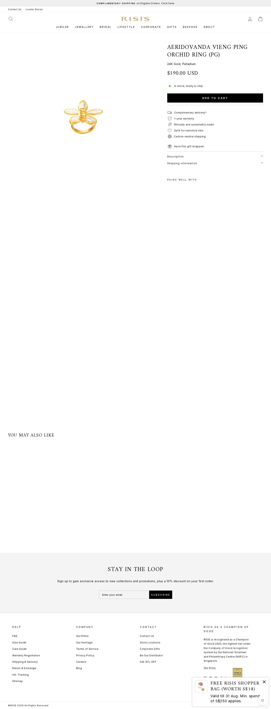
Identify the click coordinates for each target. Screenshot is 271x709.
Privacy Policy (85, 655)
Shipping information (182, 163)
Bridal (106, 26)
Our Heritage (84, 642)
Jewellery (84, 26)
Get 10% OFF (148, 661)
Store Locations (150, 642)
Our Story (210, 667)
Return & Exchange (24, 668)
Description (175, 156)
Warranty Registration (26, 655)
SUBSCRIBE (160, 594)
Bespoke (190, 26)
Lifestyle (126, 26)
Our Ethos (82, 635)
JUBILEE (62, 26)
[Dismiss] (264, 682)
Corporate (151, 26)
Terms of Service (87, 648)
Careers (81, 661)
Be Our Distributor (151, 655)
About (209, 26)
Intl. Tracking (20, 674)
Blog (79, 668)
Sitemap (17, 681)
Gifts (172, 26)
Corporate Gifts (150, 648)
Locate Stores (34, 9)
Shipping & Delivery (25, 661)
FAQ (14, 635)
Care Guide (19, 648)
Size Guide (19, 642)
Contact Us (15, 9)
